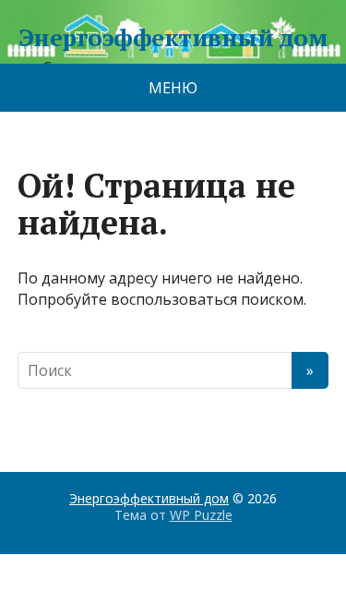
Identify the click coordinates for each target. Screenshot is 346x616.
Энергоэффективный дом (173, 38)
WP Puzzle (201, 515)
